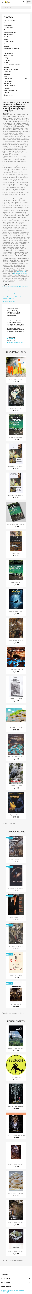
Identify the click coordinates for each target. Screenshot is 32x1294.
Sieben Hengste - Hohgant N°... (16, 466)
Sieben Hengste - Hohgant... (16, 495)
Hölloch (6, 93)
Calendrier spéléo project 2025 (16, 1106)
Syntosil (6, 67)
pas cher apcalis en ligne (9, 294)
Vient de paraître (9, 20)
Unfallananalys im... (16, 582)
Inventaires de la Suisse (11, 48)
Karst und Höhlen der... (16, 917)
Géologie (7, 74)
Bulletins (7, 37)
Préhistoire (7, 60)
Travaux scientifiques (11, 69)
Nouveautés (8, 23)
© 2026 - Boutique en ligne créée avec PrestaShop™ (12, 1291)
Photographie (8, 55)
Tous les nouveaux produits (13, 1013)
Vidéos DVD (7, 72)
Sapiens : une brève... (16, 975)
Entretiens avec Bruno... (16, 698)
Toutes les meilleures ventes (13, 1261)
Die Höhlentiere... (16, 553)
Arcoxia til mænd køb (8, 302)
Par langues (8, 81)
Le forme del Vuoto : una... (16, 946)
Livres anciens (8, 27)
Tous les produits (9, 824)
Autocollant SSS (16, 1077)
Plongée (6, 58)
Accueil (8, 16)
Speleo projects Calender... (16, 1193)
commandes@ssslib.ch (14, 342)
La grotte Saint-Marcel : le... (16, 669)
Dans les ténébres (16, 1004)
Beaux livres (8, 25)
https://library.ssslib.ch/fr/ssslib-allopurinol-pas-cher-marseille (15, 298)
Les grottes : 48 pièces (16, 727)
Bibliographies (8, 34)
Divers (6, 44)
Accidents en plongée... (16, 437)
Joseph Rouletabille (10, 90)
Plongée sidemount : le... (16, 611)
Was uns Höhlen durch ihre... (16, 859)
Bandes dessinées (10, 32)
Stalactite (7, 62)
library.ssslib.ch (21, 272)
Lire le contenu (6, 291)
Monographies (8, 53)
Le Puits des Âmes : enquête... (16, 888)
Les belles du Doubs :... (16, 408)
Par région (7, 83)
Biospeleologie (9, 95)
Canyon (6, 39)
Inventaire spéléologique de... (16, 1048)
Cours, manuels (9, 41)
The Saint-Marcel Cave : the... (16, 756)
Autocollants (8, 30)
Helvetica (7, 88)
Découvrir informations (20, 273)
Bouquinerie (8, 79)
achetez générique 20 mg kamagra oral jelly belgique (15, 287)
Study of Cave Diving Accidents (16, 524)
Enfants (6, 76)
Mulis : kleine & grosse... (16, 379)
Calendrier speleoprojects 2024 (16, 1135)
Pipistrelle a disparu (16, 815)
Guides (6, 46)
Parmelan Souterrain (16, 785)
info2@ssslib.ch (12, 339)
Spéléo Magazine (9, 86)
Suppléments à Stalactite (12, 65)
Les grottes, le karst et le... (16, 640)
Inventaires (7, 51)
